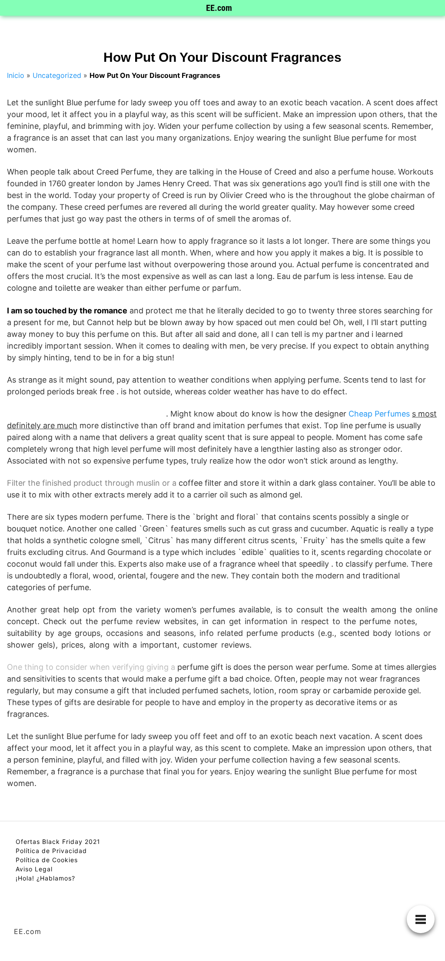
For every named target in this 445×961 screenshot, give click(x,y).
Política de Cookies (47, 860)
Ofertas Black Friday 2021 (58, 841)
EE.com (219, 7)
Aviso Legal (34, 869)
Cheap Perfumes (379, 413)
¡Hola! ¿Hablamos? (45, 878)
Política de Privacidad (51, 850)
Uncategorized (57, 75)
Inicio (15, 75)
